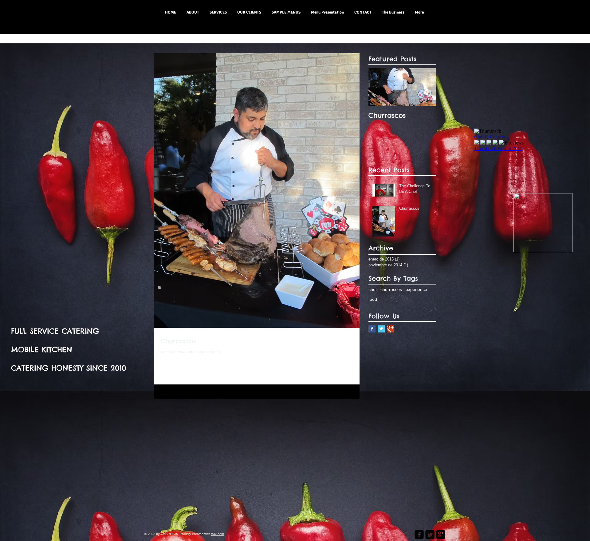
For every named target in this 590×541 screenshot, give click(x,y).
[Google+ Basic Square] (390, 328)
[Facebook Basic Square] (372, 328)
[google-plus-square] (440, 534)
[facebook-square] (419, 534)
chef (372, 289)
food (372, 299)
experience (416, 289)
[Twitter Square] (430, 534)
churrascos (391, 289)
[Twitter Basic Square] (381, 328)
